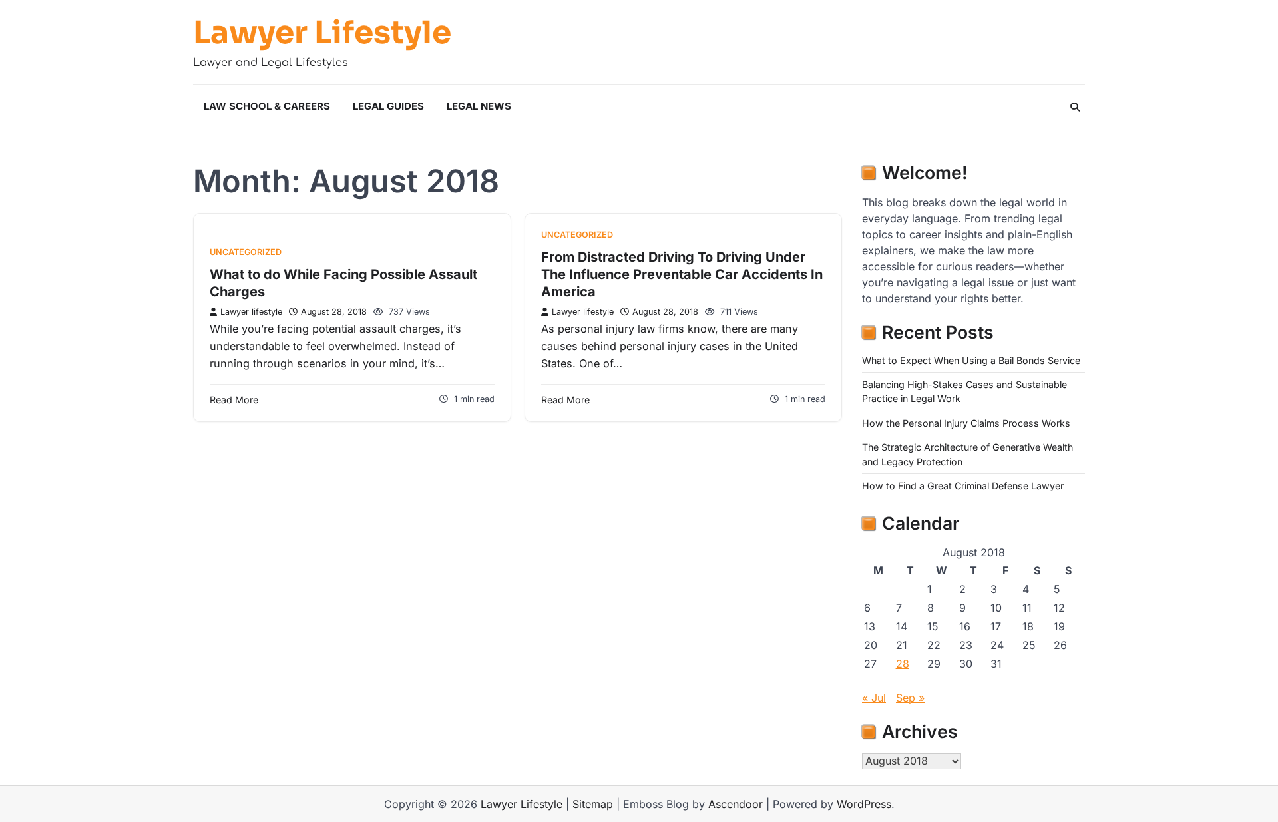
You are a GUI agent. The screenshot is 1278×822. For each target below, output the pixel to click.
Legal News (479, 106)
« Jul (874, 697)
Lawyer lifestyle (251, 312)
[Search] (1075, 107)
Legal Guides (388, 106)
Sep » (910, 697)
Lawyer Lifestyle (322, 32)
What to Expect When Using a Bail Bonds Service (971, 360)
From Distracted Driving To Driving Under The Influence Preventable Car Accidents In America (682, 274)
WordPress (864, 804)
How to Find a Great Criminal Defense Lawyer (963, 485)
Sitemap (592, 804)
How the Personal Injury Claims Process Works (966, 423)
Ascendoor (735, 804)
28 (902, 663)
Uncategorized (246, 252)
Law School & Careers (267, 106)
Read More (234, 399)
